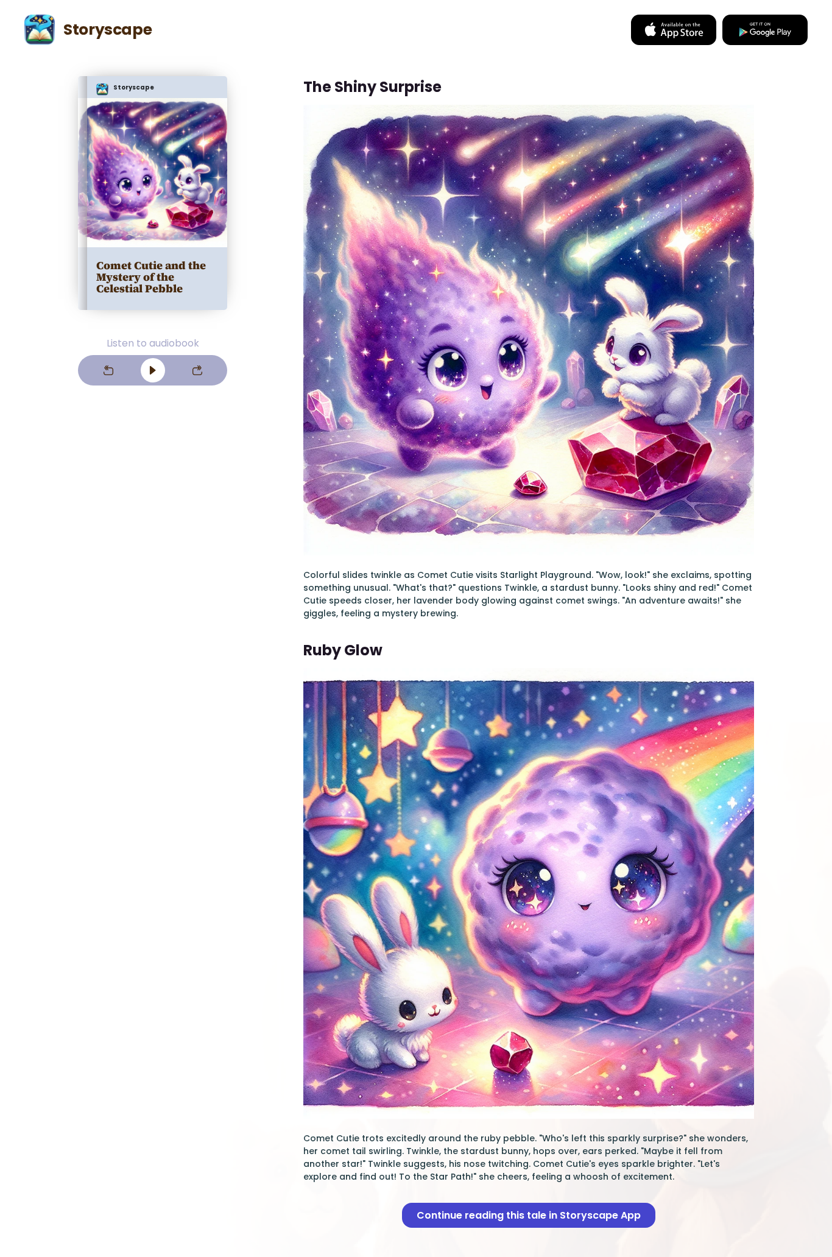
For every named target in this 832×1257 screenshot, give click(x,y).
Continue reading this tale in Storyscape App (529, 1215)
